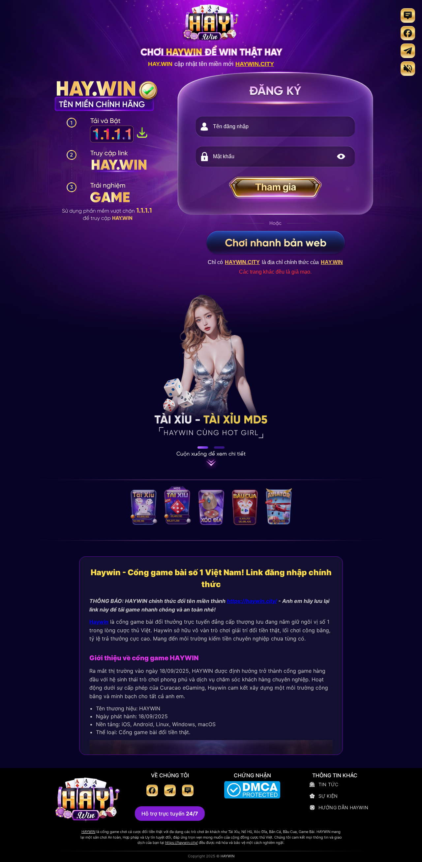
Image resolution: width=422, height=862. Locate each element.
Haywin (98, 622)
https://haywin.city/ (252, 601)
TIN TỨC (328, 784)
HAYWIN (88, 831)
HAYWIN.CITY (254, 64)
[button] (341, 156)
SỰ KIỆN (328, 796)
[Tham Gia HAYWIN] (275, 190)
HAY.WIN (160, 64)
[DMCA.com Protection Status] (252, 791)
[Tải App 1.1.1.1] (142, 135)
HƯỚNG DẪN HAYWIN (343, 807)
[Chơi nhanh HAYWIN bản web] (275, 242)
